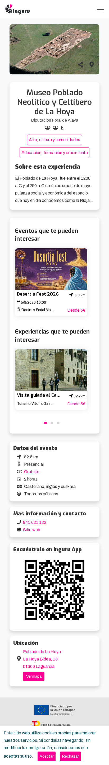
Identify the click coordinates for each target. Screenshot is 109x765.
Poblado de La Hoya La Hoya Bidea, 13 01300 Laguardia (42, 659)
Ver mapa (34, 676)
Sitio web (31, 530)
